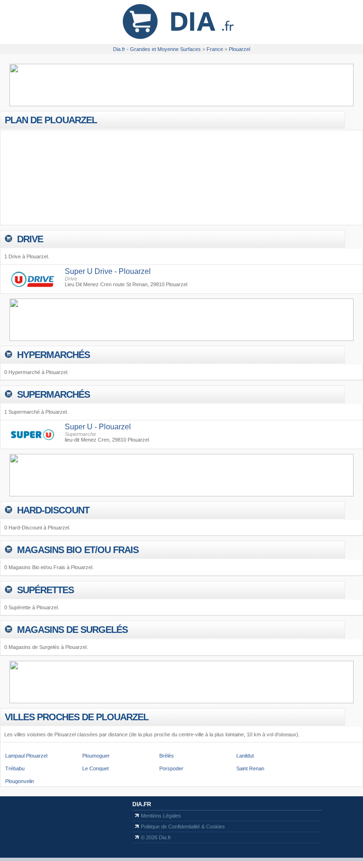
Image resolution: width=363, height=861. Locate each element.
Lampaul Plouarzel (26, 756)
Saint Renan (250, 768)
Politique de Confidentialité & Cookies (183, 826)
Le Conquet (95, 768)
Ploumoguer (96, 756)
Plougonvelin (19, 781)
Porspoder (171, 768)
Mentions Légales (161, 815)
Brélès (166, 756)
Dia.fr (141, 804)
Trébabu (15, 768)
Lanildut (245, 756)
